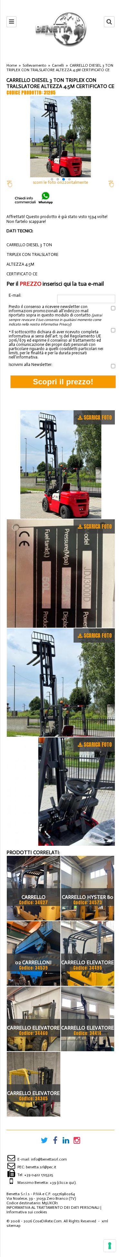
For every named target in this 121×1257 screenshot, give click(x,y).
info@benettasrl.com (49, 1159)
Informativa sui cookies (26, 1212)
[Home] (60, 28)
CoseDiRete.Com (47, 1221)
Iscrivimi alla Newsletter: (30, 364)
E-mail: (15, 295)
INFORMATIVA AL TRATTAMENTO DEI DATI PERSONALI (52, 1207)
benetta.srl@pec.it (41, 1167)
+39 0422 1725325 (38, 1175)
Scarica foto (98, 417)
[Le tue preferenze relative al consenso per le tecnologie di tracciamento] (110, 1246)
